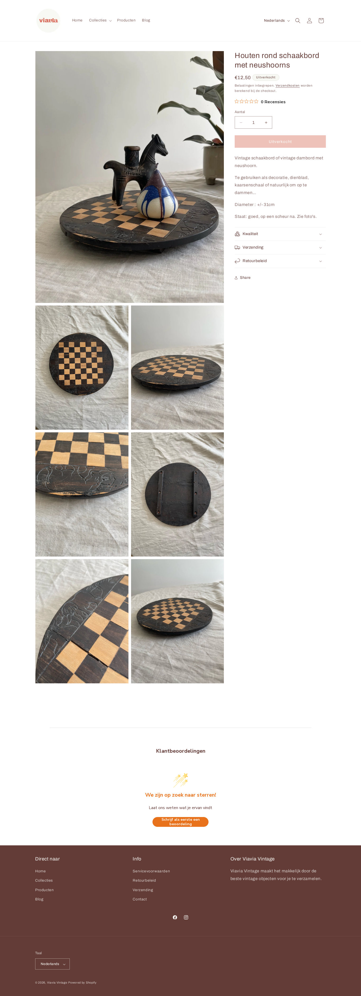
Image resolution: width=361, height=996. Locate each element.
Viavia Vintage (57, 982)
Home (40, 871)
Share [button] (245, 278)
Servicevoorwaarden (151, 871)
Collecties (44, 881)
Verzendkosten (288, 85)
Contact (140, 899)
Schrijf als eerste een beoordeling (180, 822)
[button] (100, 20)
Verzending (143, 890)
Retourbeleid (144, 881)
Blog (39, 899)
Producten (44, 890)
